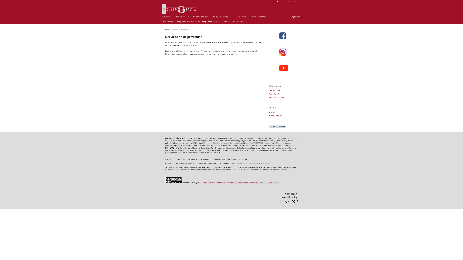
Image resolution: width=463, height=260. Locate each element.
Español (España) (276, 115)
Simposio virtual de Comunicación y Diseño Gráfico (198, 21)
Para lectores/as (274, 90)
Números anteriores (201, 17)
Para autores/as (274, 94)
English (272, 112)
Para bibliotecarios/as (276, 97)
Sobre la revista (240, 17)
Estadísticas (238, 21)
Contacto (298, 2)
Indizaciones (168, 21)
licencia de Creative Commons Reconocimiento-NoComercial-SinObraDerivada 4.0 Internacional (240, 182)
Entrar (290, 2)
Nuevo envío (167, 17)
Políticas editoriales (260, 17)
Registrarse (281, 2)
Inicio (167, 30)
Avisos (226, 21)
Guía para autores (220, 17)
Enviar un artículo (278, 126)
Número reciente (182, 17)
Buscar (297, 17)
